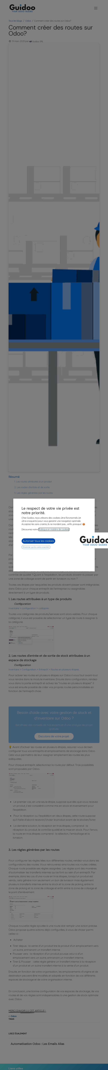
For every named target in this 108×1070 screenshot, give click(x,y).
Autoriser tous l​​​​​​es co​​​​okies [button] (38, 541)
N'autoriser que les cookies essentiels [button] (36, 547)
